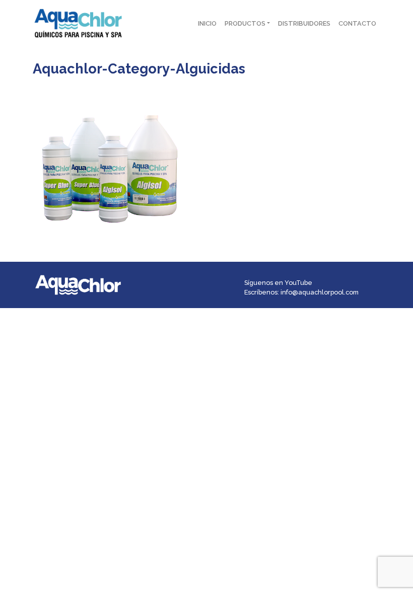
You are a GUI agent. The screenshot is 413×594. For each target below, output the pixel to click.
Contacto (357, 23)
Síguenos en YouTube (278, 282)
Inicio (207, 23)
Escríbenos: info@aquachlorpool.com (301, 292)
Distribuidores (304, 23)
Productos (245, 23)
